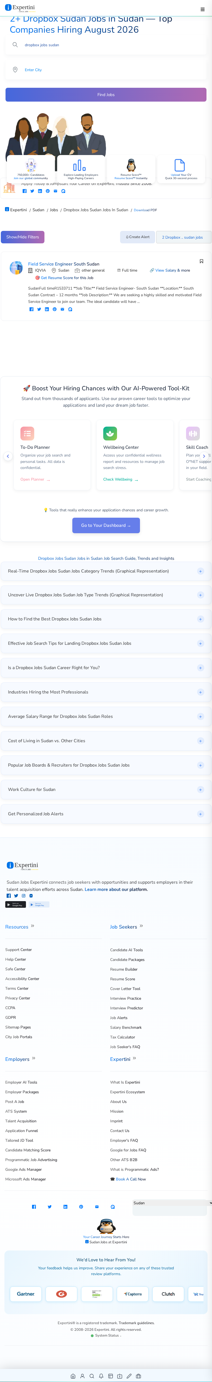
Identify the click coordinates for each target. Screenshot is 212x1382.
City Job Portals (18, 1037)
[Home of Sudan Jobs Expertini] (73, 1376)
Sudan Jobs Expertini (27, 882)
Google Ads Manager (23, 1169)
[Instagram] (24, 896)
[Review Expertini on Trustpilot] (97, 1294)
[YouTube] (31, 896)
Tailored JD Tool (19, 1140)
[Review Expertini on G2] (61, 1294)
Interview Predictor (126, 1008)
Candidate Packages (127, 959)
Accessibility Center (22, 978)
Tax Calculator (122, 1037)
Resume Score (122, 979)
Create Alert (139, 236)
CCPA (10, 1007)
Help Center (15, 959)
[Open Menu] (202, 9)
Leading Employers (86, 175)
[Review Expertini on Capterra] (133, 1294)
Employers (18, 1059)
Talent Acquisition (20, 1121)
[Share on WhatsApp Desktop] (63, 191)
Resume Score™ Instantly (131, 178)
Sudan (63, 270)
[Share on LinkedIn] (40, 191)
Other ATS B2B (123, 1159)
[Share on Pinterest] (48, 191)
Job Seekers (124, 927)
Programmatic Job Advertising (31, 1159)
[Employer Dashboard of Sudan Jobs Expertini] (111, 1376)
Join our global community (31, 178)
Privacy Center (17, 998)
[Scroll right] (204, 456)
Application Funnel (21, 1130)
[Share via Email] (55, 191)
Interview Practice (125, 998)
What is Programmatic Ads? (134, 1169)
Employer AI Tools (21, 1082)
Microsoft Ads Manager (25, 1179)
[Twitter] (16, 896)
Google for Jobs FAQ (128, 1150)
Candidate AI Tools (126, 950)
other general (93, 270)
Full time (129, 270)
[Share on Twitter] (32, 191)
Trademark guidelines (136, 1323)
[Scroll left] (8, 456)
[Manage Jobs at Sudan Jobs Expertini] (139, 1376)
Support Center (18, 949)
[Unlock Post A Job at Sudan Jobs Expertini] (129, 1376)
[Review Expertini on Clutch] (168, 1294)
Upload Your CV (181, 175)
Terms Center (16, 988)
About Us (118, 1101)
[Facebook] (9, 896)
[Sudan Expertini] (25, 8)
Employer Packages (22, 1092)
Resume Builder (123, 969)
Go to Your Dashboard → (106, 525)
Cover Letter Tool (125, 988)
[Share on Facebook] (24, 191)
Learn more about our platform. (116, 889)
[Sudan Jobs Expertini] (106, 866)
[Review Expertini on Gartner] (26, 1294)
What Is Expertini (125, 1082)
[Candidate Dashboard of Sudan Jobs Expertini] (83, 1376)
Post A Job (14, 1101)
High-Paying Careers (81, 178)
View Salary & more (172, 270)
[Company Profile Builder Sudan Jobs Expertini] (120, 1376)
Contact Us (119, 1130)
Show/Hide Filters (22, 237)
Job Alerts (119, 1017)
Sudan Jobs (98, 1242)
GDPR (10, 1017)
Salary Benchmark (126, 1027)
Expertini (121, 1059)
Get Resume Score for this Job (67, 277)
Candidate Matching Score (28, 1150)
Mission (116, 1111)
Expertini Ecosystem (127, 1092)
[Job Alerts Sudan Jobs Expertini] (101, 1376)
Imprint (116, 1121)
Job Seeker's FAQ (125, 1047)
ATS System (16, 1111)
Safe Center (15, 969)
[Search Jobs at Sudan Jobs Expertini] (92, 1376)
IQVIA (40, 270)
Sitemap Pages (18, 1027)
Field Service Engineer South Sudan (63, 264)
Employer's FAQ (124, 1140)
